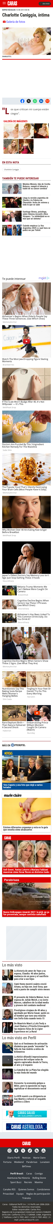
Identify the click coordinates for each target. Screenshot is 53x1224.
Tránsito (26, 1198)
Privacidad (8, 1193)
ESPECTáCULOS (8, 10)
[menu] (4, 3)
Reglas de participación (38, 1193)
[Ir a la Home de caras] (12, 4)
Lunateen (45, 1162)
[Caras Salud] (26, 1116)
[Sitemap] (43, 1151)
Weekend (19, 1162)
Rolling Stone (39, 1177)
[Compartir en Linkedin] (41, 101)
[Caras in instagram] (9, 1151)
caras (26, 838)
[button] (26, 44)
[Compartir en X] (29, 101)
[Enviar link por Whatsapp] (35, 101)
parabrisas (26, 881)
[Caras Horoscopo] (26, 1129)
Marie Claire (39, 1157)
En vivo (46, 3)
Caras (29, 1173)
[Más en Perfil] (18, 745)
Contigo (39, 1173)
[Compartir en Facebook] (22, 101)
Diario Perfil (13, 1157)
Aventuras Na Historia (18, 1177)
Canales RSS (9, 1189)
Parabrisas (31, 1162)
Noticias (26, 1157)
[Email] (47, 101)
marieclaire (26, 796)
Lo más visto (12, 965)
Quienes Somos (26, 1189)
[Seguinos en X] (23, 1151)
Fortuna (7, 1162)
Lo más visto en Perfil (19, 1038)
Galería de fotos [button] (15, 21)
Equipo (20, 1193)
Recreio (28, 1182)
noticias (26, 753)
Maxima (39, 1182)
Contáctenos (43, 1189)
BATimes (26, 1166)
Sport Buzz (15, 1182)
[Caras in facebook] (16, 1151)
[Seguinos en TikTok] (30, 1151)
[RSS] (37, 1151)
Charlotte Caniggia (11, 169)
